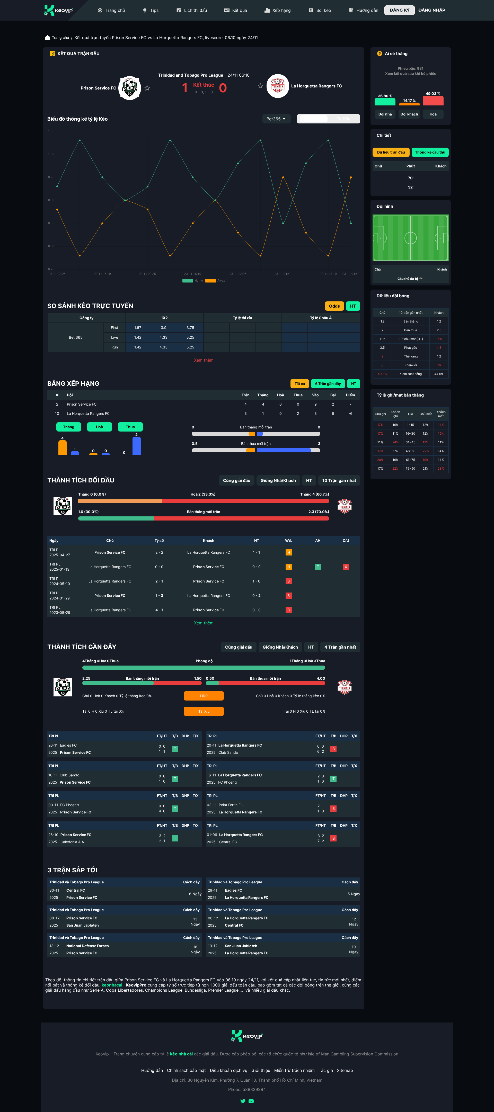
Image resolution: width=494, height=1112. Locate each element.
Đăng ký (400, 10)
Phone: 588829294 (247, 1089)
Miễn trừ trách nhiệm (294, 1070)
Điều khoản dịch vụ (228, 1070)
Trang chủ (60, 37)
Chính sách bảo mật (186, 1070)
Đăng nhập (431, 10)
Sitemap (345, 1070)
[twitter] (243, 1101)
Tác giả (326, 1070)
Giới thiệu (260, 1070)
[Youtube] (251, 1101)
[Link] (58, 10)
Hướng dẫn (152, 1070)
